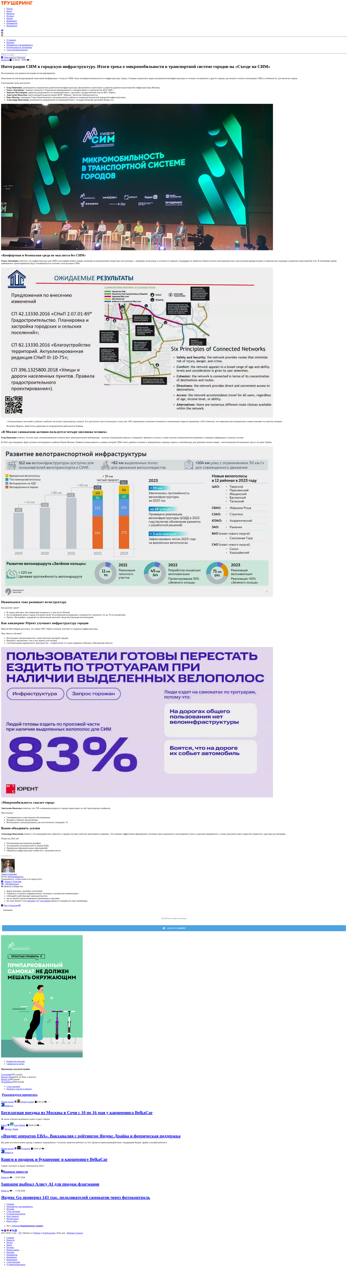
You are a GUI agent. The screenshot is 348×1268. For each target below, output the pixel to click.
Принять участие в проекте (19, 1089)
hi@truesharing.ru (15, 876)
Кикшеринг (12, 26)
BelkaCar (5, 1079)
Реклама (10, 42)
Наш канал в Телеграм (14, 57)
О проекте (11, 40)
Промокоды (12, 23)
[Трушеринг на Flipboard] (16, 1230)
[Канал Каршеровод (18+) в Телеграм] (5, 1230)
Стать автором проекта (17, 50)
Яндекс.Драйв (7, 1077)
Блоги (9, 11)
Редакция (25, 1148)
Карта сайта (12, 1221)
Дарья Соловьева (9, 874)
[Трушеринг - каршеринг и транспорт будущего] (17, 4)
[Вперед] (4, 858)
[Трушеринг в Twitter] (11, 1230)
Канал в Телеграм (12, 881)
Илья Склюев (27, 1102)
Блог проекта (13, 1216)
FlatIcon (37, 1233)
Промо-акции (7, 1102)
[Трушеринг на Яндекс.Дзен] (8, 1230)
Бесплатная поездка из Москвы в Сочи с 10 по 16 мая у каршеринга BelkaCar (77, 1112)
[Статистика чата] (19, 905)
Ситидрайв (6, 1074)
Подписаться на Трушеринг (19, 47)
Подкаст (10, 16)
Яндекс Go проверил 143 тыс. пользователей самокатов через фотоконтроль (75, 1197)
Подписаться (12, 1219)
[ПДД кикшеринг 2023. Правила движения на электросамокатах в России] (174, 996)
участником (45, 901)
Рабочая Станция (75, 1233)
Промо (10, 18)
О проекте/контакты (16, 1214)
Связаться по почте (15, 1064)
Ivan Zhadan (19, 1125)
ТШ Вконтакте (11, 884)
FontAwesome (49, 1233)
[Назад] (2, 858)
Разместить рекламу (16, 1061)
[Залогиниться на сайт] (2, 30)
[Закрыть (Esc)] (2, 855)
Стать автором (13, 1086)
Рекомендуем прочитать (20, 1094)
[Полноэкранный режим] (8, 855)
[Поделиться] (5, 855)
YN (20, 1233)
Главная (10, 1204)
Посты (10, 8)
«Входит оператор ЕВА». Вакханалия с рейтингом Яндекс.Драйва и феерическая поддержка (91, 1135)
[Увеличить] (10, 855)
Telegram (27, 1226)
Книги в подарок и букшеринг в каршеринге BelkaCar (54, 1159)
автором (31, 901)
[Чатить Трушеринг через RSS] (13, 1230)
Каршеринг (12, 21)
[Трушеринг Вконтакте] (2, 1230)
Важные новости (15, 1171)
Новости (11, 13)
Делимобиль (7, 1082)
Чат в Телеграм (11, 905)
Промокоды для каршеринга (20, 45)
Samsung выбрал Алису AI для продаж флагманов (50, 1184)
